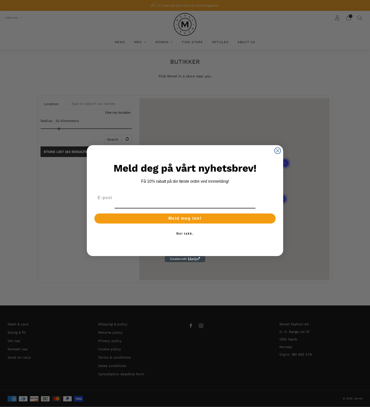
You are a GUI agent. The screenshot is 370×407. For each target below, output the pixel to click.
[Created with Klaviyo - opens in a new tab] (185, 259)
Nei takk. (185, 233)
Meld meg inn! (185, 218)
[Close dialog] (278, 151)
